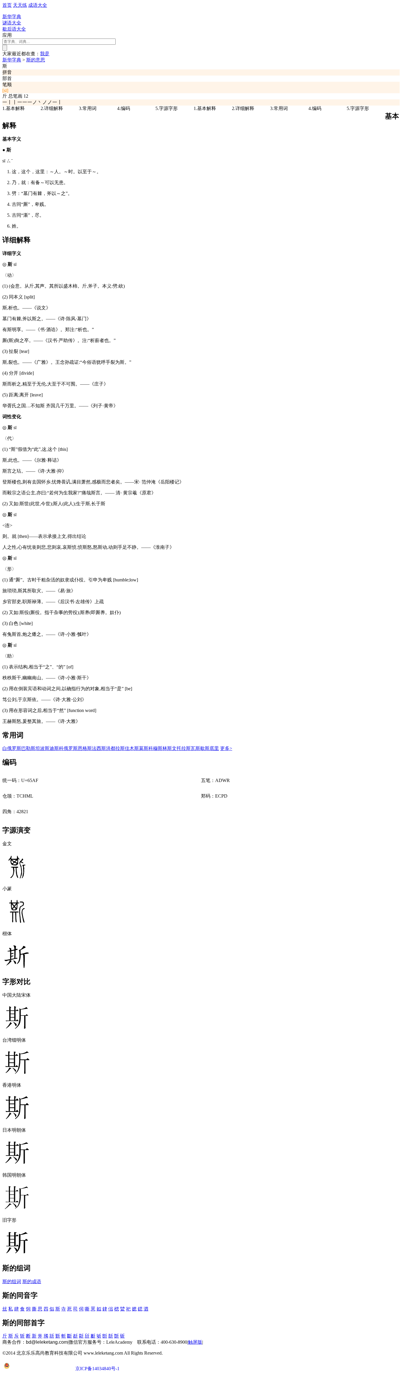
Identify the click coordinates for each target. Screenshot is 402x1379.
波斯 (44, 748)
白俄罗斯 (11, 748)
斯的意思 (35, 59)
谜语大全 (11, 22)
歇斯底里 (209, 748)
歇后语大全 (14, 28)
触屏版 (195, 1342)
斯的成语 (31, 1281)
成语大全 (37, 5)
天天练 (20, 5)
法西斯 (99, 748)
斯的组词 (11, 1281)
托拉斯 (184, 748)
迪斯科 (56, 748)
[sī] (5, 90)
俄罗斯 (71, 748)
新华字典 (11, 59)
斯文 (172, 748)
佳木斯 (132, 748)
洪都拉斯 (115, 748)
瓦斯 (195, 748)
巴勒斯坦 (30, 748)
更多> (226, 748)
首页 (7, 5)
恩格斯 (85, 748)
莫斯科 (146, 748)
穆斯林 (160, 748)
